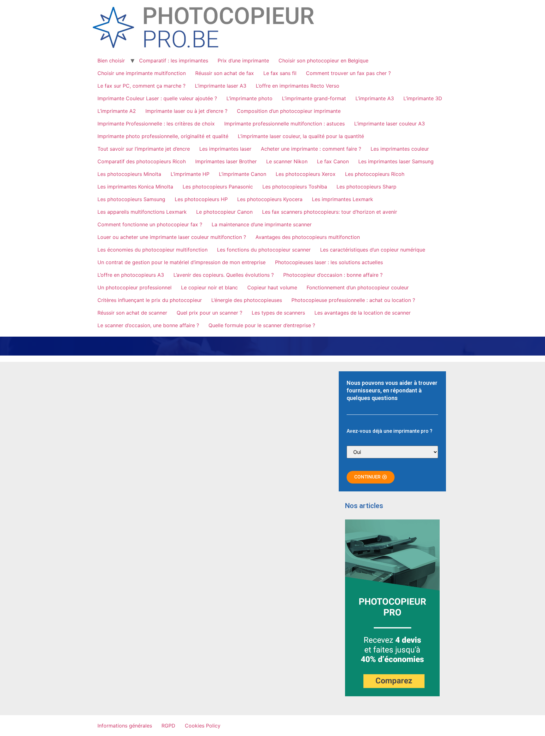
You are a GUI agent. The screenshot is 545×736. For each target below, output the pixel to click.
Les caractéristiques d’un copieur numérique (372, 249)
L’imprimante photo (249, 98)
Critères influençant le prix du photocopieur (149, 300)
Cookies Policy (202, 725)
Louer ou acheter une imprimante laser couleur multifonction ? (171, 237)
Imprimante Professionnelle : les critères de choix (156, 123)
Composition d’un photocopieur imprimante (289, 111)
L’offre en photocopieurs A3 (130, 275)
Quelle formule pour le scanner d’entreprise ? (261, 325)
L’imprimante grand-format (314, 98)
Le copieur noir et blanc (209, 287)
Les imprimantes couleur (400, 149)
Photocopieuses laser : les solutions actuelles (329, 262)
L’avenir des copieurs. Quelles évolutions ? (223, 275)
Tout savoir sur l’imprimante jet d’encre (143, 149)
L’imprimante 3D (422, 98)
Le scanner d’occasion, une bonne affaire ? (148, 325)
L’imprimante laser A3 (220, 86)
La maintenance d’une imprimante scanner (262, 224)
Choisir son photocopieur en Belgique (323, 60)
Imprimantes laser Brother (226, 161)
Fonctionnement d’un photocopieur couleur (358, 287)
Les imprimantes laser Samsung (396, 161)
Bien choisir (111, 60)
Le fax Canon (333, 161)
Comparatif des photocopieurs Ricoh (141, 161)
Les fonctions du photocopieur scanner (264, 249)
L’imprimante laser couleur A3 (389, 123)
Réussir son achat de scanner (132, 313)
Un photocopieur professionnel (134, 287)
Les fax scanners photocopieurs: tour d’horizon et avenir (329, 212)
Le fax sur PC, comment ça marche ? (141, 86)
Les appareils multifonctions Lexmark (142, 212)
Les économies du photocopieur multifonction (152, 249)
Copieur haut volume (272, 287)
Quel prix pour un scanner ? (209, 313)
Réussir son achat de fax (224, 73)
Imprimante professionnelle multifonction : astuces (284, 123)
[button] (371, 477)
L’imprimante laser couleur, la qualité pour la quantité (301, 136)
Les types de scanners (278, 313)
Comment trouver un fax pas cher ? (348, 73)
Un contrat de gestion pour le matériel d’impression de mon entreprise (181, 262)
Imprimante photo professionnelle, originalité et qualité (162, 136)
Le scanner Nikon (287, 161)
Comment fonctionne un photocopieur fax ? (149, 224)
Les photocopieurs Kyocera (269, 199)
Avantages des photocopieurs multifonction (307, 237)
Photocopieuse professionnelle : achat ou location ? (353, 300)
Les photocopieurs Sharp (366, 186)
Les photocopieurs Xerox (306, 174)
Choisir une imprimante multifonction (141, 73)
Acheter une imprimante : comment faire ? (311, 149)
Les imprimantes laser (225, 149)
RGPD (168, 725)
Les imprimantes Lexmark (342, 199)
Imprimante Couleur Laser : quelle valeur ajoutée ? (157, 98)
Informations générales (124, 725)
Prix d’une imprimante (243, 60)
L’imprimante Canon (242, 174)
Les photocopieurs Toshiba (294, 186)
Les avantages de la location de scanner (362, 313)
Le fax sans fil (279, 73)
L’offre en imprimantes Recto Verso (297, 86)
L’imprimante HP (190, 174)
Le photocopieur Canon (224, 212)
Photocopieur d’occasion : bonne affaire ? (333, 275)
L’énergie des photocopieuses (246, 300)
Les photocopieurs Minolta (129, 174)
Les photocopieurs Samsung (131, 199)
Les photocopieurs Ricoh (374, 174)
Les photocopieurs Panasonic (218, 186)
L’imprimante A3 (374, 98)
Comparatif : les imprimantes (173, 60)
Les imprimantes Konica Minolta (135, 186)
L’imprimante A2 (116, 111)
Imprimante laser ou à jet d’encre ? (186, 111)
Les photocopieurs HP (201, 199)
